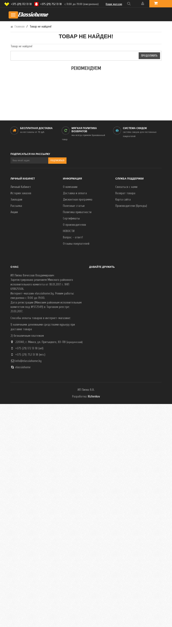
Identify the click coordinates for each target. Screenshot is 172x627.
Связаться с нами (126, 187)
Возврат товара (125, 193)
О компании (70, 187)
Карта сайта (123, 199)
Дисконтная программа (77, 199)
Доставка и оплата (75, 193)
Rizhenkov (94, 396)
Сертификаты (71, 218)
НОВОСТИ (68, 231)
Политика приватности (77, 212)
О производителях (74, 225)
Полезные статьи (74, 206)
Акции (14, 212)
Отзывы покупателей (76, 244)
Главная (20, 26)
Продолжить (149, 55)
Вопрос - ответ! (73, 237)
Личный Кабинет (20, 187)
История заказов (20, 193)
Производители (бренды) (131, 206)
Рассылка (16, 206)
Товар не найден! (40, 26)
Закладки (16, 199)
